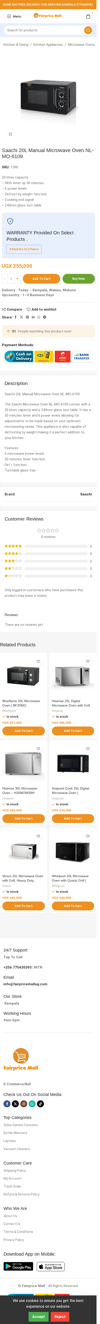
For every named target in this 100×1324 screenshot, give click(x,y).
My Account (12, 1178)
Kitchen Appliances (48, 45)
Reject (60, 1316)
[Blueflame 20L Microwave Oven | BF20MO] (23, 676)
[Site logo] (48, 16)
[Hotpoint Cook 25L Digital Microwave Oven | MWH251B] (73, 763)
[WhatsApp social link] (39, 317)
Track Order (12, 1186)
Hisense (57, 711)
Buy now (78, 278)
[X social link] (21, 317)
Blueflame (9, 711)
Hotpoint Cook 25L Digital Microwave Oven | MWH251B (70, 793)
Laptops (9, 1141)
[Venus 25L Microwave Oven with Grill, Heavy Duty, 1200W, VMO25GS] (23, 851)
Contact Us (11, 1224)
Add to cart (41, 278)
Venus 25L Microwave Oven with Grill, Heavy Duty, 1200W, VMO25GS (22, 880)
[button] (23, 731)
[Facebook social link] (15, 317)
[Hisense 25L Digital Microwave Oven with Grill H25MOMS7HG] (73, 676)
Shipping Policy (14, 1170)
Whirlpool (58, 886)
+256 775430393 (17, 967)
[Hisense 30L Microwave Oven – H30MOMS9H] (23, 763)
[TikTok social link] (40, 1103)
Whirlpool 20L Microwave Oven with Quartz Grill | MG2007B (70, 880)
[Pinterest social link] (27, 317)
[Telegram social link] (45, 317)
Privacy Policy (13, 1240)
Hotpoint (58, 798)
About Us (10, 1216)
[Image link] (20, 1059)
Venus (6, 886)
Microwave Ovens (81, 45)
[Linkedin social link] (33, 317)
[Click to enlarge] (10, 134)
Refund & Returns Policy (21, 1194)
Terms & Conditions (18, 1232)
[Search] (88, 30)
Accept (38, 1316)
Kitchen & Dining (15, 45)
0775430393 (85, 4)
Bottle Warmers (15, 1133)
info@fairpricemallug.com (25, 984)
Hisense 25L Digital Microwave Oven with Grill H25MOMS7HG (71, 705)
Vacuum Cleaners (16, 1149)
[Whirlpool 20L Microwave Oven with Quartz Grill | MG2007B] (73, 851)
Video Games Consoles (20, 1125)
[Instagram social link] (23, 1103)
